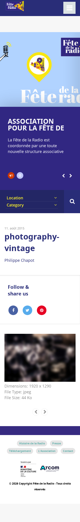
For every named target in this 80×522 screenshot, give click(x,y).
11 (42, 101)
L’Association (47, 451)
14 (54, 101)
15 (58, 101)
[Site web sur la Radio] (20, 175)
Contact (68, 451)
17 (66, 101)
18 (70, 101)
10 (38, 101)
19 (74, 101)
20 (78, 101)
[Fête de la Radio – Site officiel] (14, 8)
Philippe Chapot (19, 260)
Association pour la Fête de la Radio (36, 128)
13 (50, 101)
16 (62, 101)
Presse (56, 443)
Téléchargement (20, 451)
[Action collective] (11, 175)
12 (46, 101)
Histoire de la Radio (32, 443)
